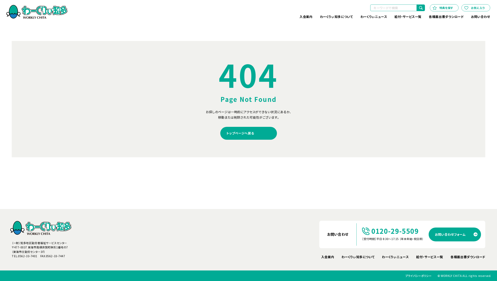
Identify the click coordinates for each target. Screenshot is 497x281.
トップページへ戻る (240, 133)
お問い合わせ (480, 16)
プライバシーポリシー (418, 275)
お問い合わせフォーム (450, 234)
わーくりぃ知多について (336, 16)
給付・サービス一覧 (407, 16)
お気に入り (478, 8)
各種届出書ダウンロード (446, 16)
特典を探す (446, 8)
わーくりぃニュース (373, 16)
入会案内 (306, 16)
